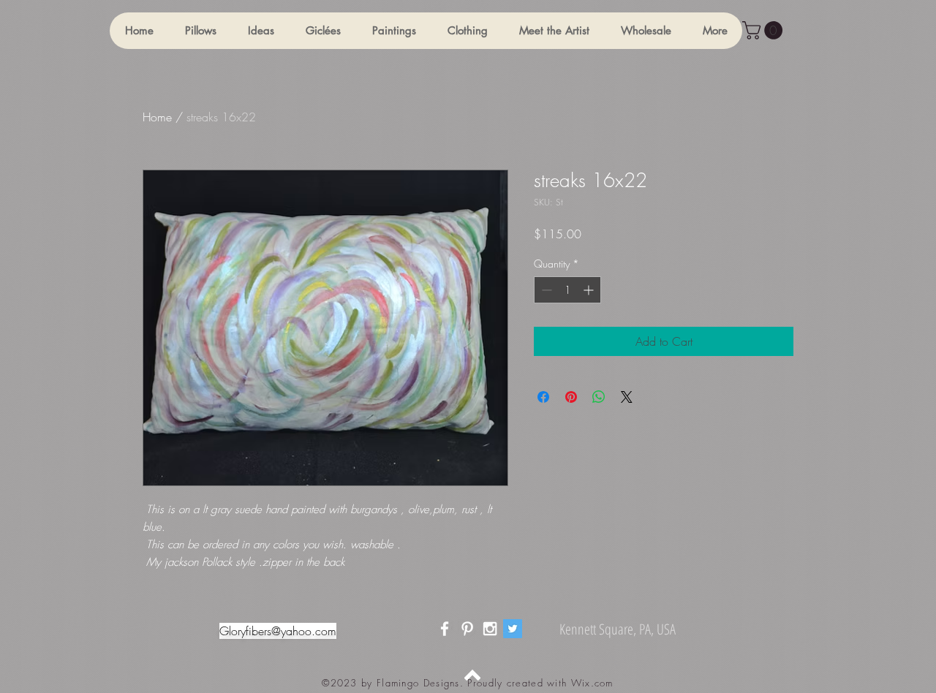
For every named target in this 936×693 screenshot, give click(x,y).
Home (157, 117)
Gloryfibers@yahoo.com (277, 631)
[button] (200, 30)
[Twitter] (512, 628)
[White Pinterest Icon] (467, 628)
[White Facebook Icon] (444, 628)
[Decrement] (545, 290)
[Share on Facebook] (543, 397)
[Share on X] (626, 397)
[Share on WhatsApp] (599, 397)
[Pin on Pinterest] (571, 397)
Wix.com (592, 682)
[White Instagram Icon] (489, 628)
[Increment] (590, 290)
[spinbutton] (567, 290)
